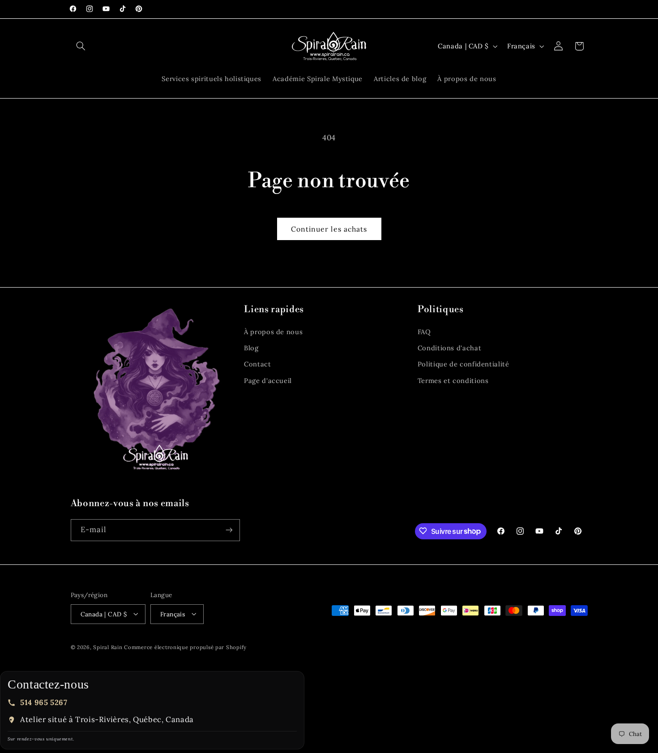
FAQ (424, 331)
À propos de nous (273, 331)
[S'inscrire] (228, 530)
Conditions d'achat (449, 348)
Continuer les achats (329, 228)
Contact (257, 364)
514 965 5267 (44, 702)
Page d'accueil (268, 380)
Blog (251, 348)
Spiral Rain (107, 646)
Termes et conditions (453, 380)
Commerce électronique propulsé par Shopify (185, 646)
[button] (81, 46)
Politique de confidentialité (463, 364)
